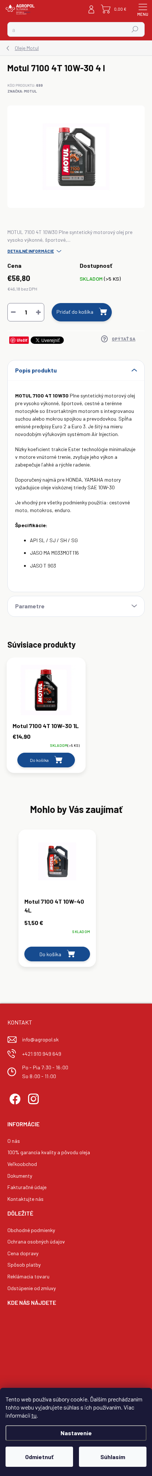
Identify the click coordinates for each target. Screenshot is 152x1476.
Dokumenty (19, 1176)
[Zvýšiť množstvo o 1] (38, 312)
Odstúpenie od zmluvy (31, 1288)
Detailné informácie (30, 250)
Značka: (22, 91)
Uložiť (22, 340)
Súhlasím (112, 1456)
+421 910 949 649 (41, 1054)
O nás (13, 1141)
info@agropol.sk (40, 1039)
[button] (57, 927)
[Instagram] (32, 1098)
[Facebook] (13, 1098)
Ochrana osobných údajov (36, 1241)
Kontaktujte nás (25, 1199)
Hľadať (135, 29)
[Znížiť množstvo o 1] (13, 312)
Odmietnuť (39, 1456)
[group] (76, 902)
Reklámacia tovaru (28, 1276)
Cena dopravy (22, 1253)
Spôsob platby (24, 1264)
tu (34, 1415)
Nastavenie (76, 1432)
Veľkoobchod (22, 1164)
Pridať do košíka (74, 312)
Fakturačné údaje (26, 1187)
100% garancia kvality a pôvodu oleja (48, 1152)
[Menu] (143, 9)
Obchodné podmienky (31, 1230)
